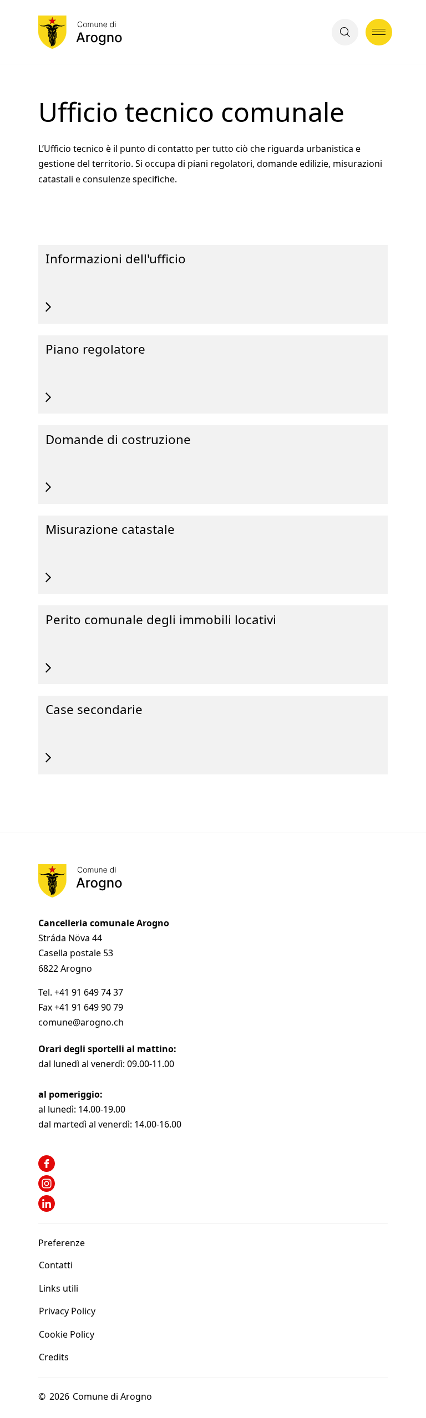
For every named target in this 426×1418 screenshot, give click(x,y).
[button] (345, 32)
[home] (80, 32)
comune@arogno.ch (81, 1022)
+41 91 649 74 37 (89, 992)
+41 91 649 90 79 (88, 1007)
